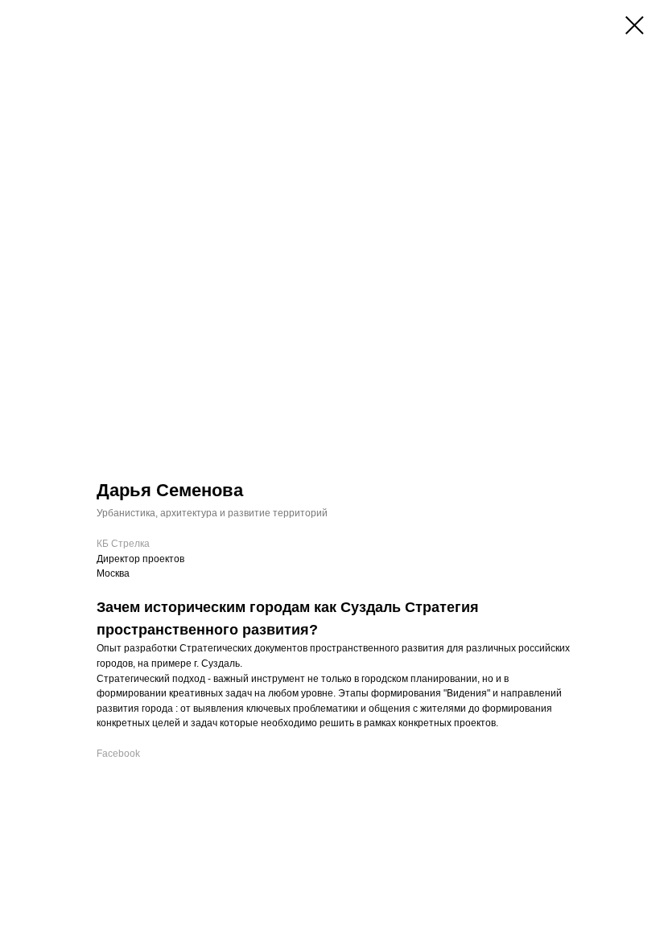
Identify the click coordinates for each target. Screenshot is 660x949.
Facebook (118, 753)
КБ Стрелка (123, 543)
